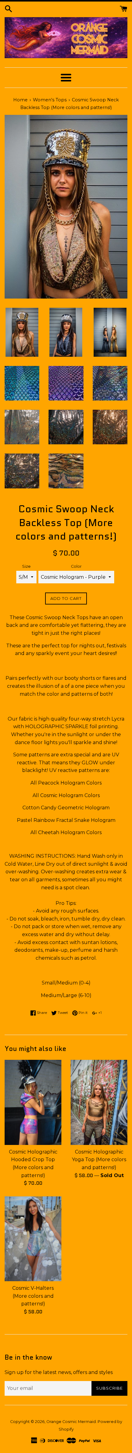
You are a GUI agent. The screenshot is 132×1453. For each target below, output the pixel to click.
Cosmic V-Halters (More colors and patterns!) (33, 1296)
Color (76, 566)
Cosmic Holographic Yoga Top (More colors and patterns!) (99, 1159)
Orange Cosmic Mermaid (71, 1421)
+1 (99, 1013)
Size (26, 566)
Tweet (62, 1013)
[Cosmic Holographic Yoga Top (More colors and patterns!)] (99, 1102)
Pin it (82, 1013)
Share (41, 1013)
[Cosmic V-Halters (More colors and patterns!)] (33, 1239)
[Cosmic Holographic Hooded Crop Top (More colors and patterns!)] (33, 1102)
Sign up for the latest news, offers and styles (59, 1372)
